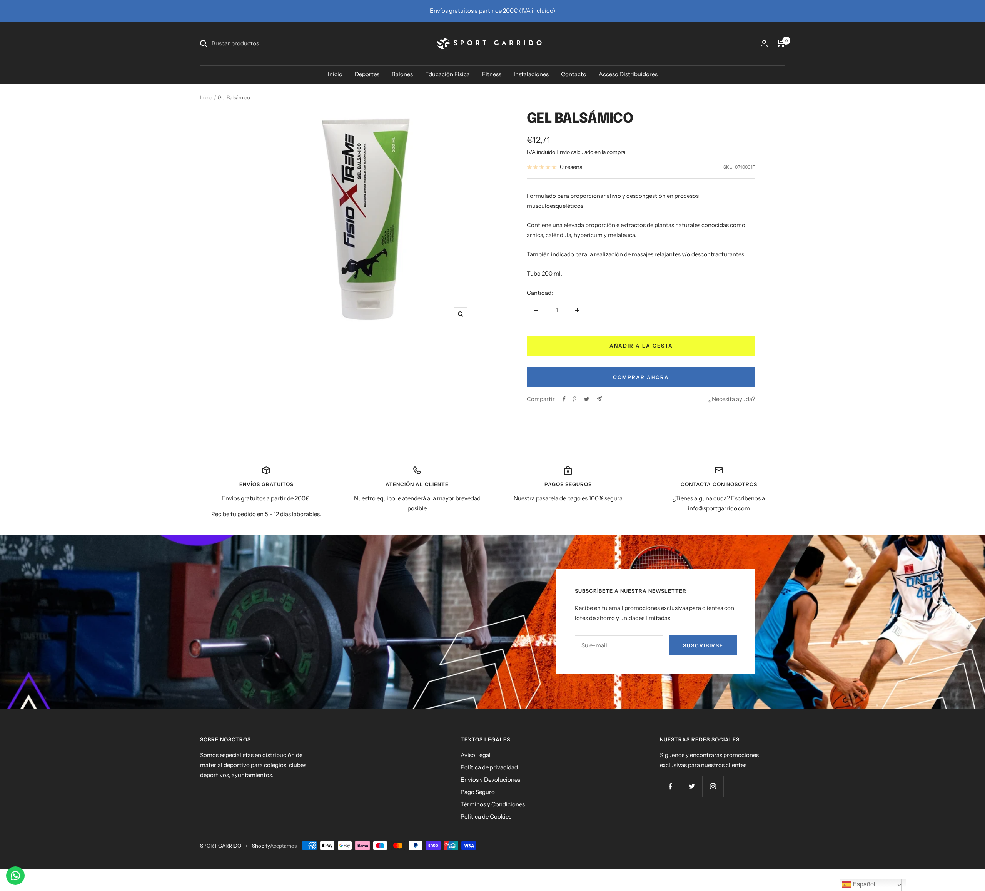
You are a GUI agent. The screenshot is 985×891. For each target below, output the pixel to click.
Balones (402, 74)
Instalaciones (531, 74)
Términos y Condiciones (493, 804)
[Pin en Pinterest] (574, 399)
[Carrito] (781, 43)
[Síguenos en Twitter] (691, 786)
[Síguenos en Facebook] (670, 786)
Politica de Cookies (486, 816)
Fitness (491, 74)
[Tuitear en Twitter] (586, 399)
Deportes (367, 74)
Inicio (335, 74)
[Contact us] (15, 875)
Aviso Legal (476, 755)
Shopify (261, 846)
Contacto (573, 74)
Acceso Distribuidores (628, 74)
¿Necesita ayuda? (731, 399)
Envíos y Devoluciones (490, 779)
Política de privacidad (489, 767)
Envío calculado (574, 152)
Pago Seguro (478, 792)
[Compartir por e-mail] (599, 398)
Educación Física (447, 74)
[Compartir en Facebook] (564, 399)
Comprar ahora (641, 377)
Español (863, 884)
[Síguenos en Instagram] (712, 786)
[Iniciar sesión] (764, 43)
